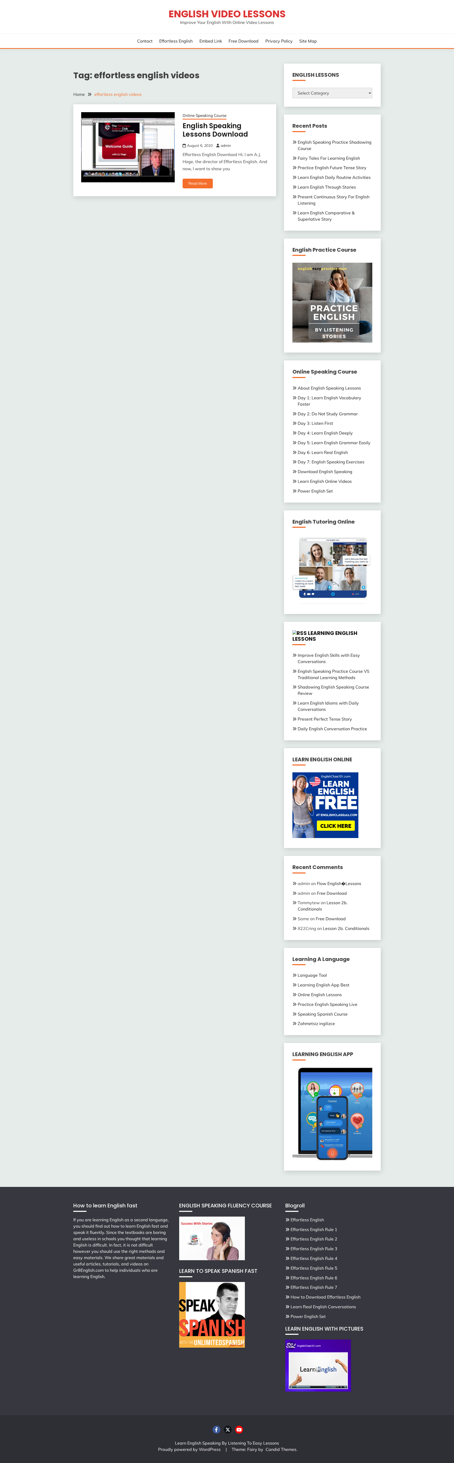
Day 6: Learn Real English (323, 452)
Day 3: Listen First (315, 423)
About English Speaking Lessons (329, 388)
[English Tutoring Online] (332, 602)
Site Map (308, 41)
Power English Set (315, 491)
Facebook (216, 1430)
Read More (197, 183)
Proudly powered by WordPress (190, 1449)
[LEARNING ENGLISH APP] (332, 1159)
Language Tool (312, 975)
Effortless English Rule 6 (314, 1277)
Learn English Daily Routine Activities (334, 177)
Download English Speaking (325, 471)
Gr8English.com (88, 1270)
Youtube (239, 1430)
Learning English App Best (323, 985)
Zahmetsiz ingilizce (316, 1023)
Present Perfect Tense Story (325, 719)
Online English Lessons (320, 994)
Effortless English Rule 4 (314, 1258)
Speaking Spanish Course (323, 1014)
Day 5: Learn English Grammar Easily (334, 442)
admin (226, 145)
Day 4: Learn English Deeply (325, 433)
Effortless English (176, 41)
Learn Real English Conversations (323, 1306)
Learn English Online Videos (325, 481)
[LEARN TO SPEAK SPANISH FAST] (212, 1346)
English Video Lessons (227, 14)
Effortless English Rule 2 (314, 1239)
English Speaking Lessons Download (215, 130)
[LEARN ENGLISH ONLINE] (325, 836)
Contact (145, 41)
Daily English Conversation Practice (332, 728)
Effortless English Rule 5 (314, 1268)
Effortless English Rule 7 (314, 1287)
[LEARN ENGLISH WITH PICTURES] (318, 1390)
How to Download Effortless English (325, 1297)
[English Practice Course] (332, 341)
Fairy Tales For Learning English (329, 158)
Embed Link (210, 41)
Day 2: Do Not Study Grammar (328, 413)
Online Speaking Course (204, 115)
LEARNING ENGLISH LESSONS (324, 636)
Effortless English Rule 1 (314, 1229)
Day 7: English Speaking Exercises (331, 461)
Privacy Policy (279, 41)
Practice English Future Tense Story (332, 167)
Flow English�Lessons (339, 883)
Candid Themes (281, 1449)
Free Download (244, 41)
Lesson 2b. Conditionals (346, 928)
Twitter (228, 1430)
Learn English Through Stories (327, 187)
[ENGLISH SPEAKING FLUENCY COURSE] (212, 1258)
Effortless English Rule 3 (314, 1248)
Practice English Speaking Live (327, 1004)
